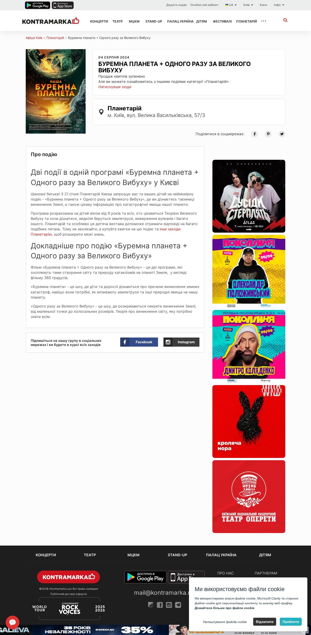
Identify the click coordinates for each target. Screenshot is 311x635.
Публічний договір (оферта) (68, 594)
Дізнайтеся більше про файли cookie (225, 608)
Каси (263, 5)
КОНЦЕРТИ (97, 21)
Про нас (225, 573)
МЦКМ (133, 21)
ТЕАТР (116, 21)
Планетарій (244, 21)
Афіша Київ (34, 38)
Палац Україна (177, 21)
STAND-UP (152, 21)
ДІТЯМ (200, 21)
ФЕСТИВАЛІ (220, 21)
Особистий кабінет (204, 5)
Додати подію (176, 5)
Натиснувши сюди (114, 86)
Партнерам (266, 573)
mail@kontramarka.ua (164, 592)
